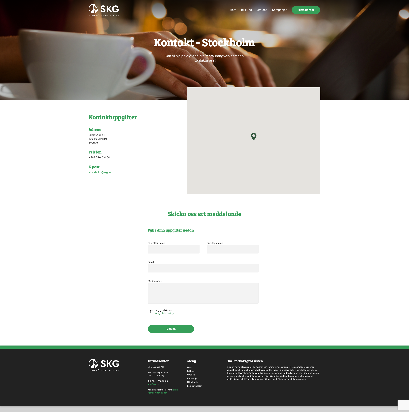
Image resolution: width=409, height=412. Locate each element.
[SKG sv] (104, 10)
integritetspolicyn (165, 313)
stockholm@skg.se (100, 172)
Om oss (262, 9)
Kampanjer (279, 9)
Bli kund (246, 9)
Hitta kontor (306, 9)
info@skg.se (154, 384)
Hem (233, 9)
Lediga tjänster (194, 386)
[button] (254, 136)
